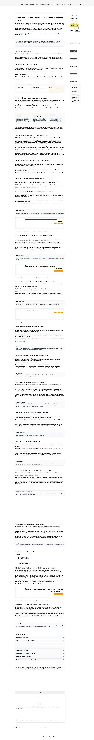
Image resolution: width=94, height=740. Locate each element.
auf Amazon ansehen (59, 223)
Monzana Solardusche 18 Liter (31, 310)
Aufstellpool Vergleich (20, 43)
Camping (72, 18)
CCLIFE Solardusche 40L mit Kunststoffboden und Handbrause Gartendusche (41, 219)
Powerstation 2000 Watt (76, 95)
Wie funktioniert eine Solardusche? (22, 637)
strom (76, 27)
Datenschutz (45, 736)
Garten (77, 18)
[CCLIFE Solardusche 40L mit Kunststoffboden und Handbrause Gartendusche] (20, 222)
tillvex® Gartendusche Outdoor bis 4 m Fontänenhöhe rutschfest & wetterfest (41, 266)
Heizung (72, 23)
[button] (28, 4)
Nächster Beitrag (43, 727)
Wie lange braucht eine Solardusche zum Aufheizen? (25, 640)
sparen (72, 27)
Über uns (50, 736)
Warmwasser (72, 30)
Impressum (40, 736)
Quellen (54, 736)
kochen (76, 23)
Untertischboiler (74, 91)
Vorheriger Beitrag (16, 727)
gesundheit (73, 20)
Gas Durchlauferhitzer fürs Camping (54, 127)
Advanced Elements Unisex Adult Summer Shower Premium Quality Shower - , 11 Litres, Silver (44, 589)
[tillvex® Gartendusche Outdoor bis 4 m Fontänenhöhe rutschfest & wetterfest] (20, 268)
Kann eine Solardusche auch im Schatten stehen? (25, 647)
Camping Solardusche (39, 583)
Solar (77, 25)
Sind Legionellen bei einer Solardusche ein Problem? (26, 653)
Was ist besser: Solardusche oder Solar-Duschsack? (26, 659)
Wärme (77, 30)
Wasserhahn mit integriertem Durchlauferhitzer (75, 88)
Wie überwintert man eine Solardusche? (23, 656)
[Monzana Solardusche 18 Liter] (20, 313)
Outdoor (72, 25)
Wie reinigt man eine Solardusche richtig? (23, 650)
